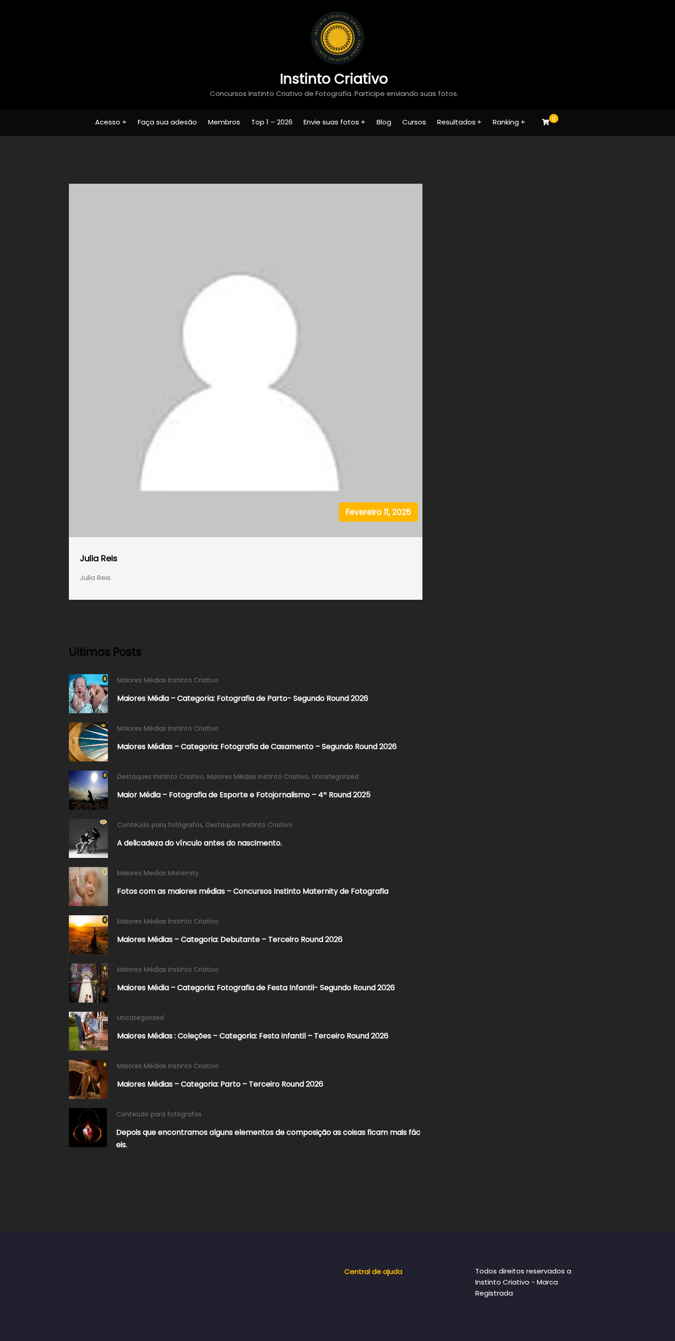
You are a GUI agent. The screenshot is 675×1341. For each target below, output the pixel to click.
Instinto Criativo (334, 79)
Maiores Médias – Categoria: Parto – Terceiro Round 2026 (220, 1084)
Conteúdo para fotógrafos (159, 824)
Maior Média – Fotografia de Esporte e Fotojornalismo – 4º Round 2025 (244, 794)
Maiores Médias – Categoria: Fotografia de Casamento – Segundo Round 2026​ (257, 746)
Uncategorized (335, 776)
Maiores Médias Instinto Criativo (168, 680)
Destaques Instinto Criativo (160, 776)
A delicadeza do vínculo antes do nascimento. (199, 843)
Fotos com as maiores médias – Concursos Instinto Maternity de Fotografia (252, 891)
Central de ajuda (373, 1271)
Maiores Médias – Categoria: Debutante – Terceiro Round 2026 (230, 939)
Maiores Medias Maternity (158, 873)
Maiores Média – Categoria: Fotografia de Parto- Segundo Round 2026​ (242, 698)
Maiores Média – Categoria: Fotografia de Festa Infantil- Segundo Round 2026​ (256, 987)
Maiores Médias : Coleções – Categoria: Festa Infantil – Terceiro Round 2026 (252, 1036)
